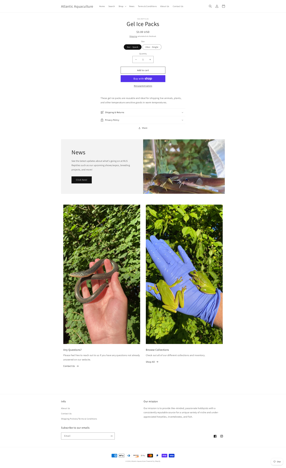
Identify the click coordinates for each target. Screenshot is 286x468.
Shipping (133, 36)
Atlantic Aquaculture (138, 461)
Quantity (143, 53)
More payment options (143, 86)
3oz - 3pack (132, 47)
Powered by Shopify (153, 461)
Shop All (150, 361)
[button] (122, 6)
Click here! (81, 179)
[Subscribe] (111, 435)
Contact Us (69, 366)
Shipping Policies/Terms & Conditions (79, 418)
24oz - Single (151, 47)
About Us (65, 408)
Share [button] (144, 128)
